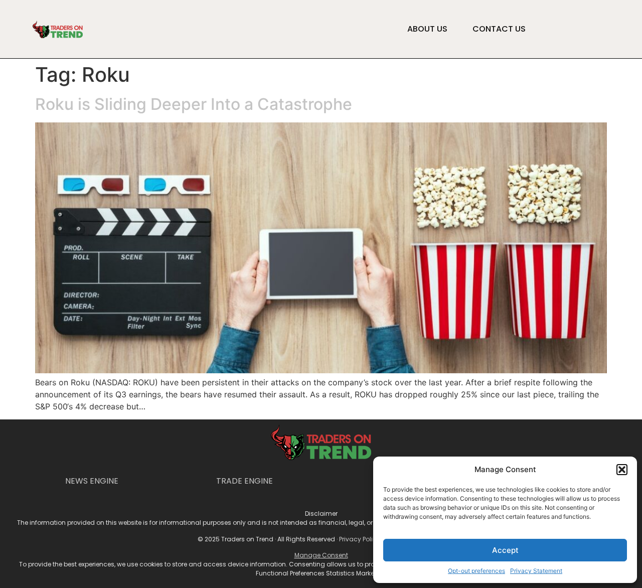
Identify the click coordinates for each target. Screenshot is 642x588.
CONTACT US (499, 29)
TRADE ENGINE (244, 481)
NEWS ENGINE (91, 481)
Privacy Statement (536, 570)
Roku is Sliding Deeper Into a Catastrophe (193, 104)
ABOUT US (427, 29)
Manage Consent (321, 555)
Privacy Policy (359, 539)
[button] (622, 470)
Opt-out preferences (476, 570)
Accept (505, 550)
